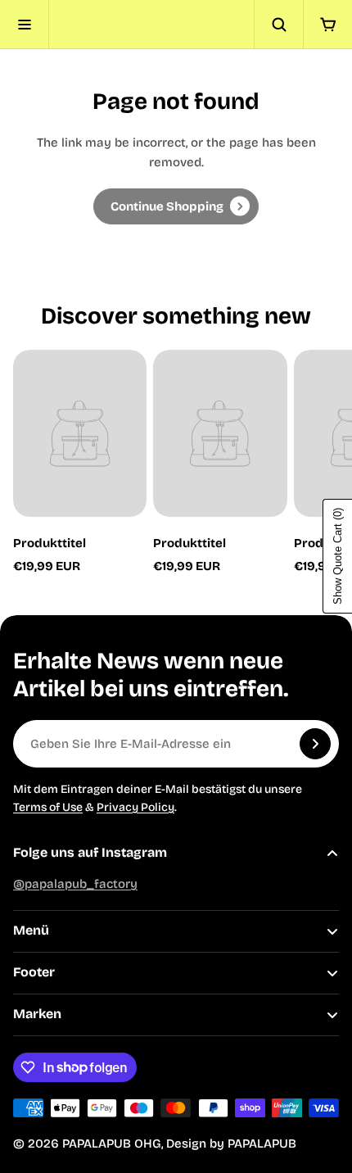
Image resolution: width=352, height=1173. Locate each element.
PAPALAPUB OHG (111, 1143)
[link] (176, 206)
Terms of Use (48, 807)
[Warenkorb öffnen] (327, 24)
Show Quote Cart (338, 556)
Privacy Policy (135, 807)
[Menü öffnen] (24, 24)
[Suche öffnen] (278, 24)
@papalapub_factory (75, 883)
